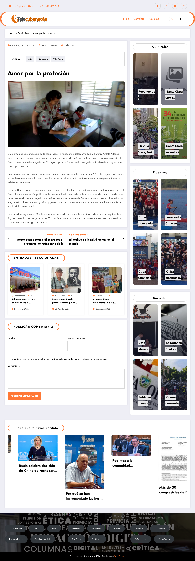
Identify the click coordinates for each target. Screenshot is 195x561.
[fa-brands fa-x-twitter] (166, 6)
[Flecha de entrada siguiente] (124, 239)
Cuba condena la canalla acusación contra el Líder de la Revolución (125, 465)
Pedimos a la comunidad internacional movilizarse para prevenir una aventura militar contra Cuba (33, 463)
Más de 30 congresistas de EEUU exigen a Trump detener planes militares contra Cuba (79, 490)
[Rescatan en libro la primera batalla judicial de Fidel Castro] (66, 279)
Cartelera (139, 19)
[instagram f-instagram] (184, 6)
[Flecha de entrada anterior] (8, 239)
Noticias (154, 19)
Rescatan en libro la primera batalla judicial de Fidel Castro (64, 301)
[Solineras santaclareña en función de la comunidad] (25, 279)
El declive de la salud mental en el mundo (91, 242)
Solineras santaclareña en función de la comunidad (23, 301)
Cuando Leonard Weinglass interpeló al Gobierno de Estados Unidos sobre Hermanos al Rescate (173, 501)
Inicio (125, 19)
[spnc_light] (181, 19)
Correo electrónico (76, 338)
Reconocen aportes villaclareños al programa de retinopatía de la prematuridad (40, 242)
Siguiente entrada (78, 234)
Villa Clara (31, 45)
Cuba (12, 45)
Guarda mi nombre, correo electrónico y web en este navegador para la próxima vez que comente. (59, 359)
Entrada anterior (55, 234)
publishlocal (20, 295)
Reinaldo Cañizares (50, 45)
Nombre (11, 338)
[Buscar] (172, 19)
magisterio (20, 45)
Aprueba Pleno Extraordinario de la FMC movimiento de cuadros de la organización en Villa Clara (104, 301)
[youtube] (175, 6)
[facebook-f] (158, 6)
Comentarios (14, 365)
